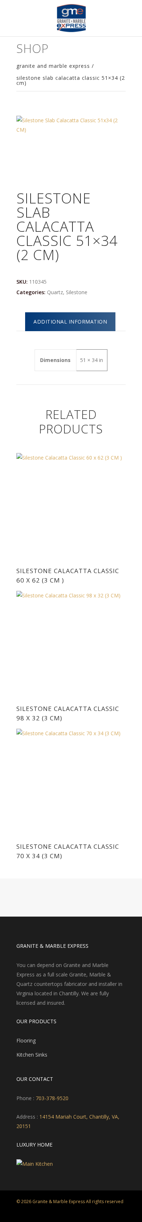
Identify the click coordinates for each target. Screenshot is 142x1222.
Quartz (55, 292)
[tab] (70, 321)
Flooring (26, 1040)
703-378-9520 (51, 1098)
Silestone (76, 292)
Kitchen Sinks (31, 1054)
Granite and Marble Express (53, 66)
